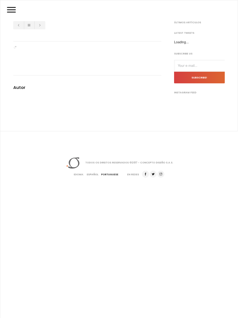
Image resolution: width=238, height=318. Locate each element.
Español (92, 174)
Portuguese (109, 174)
